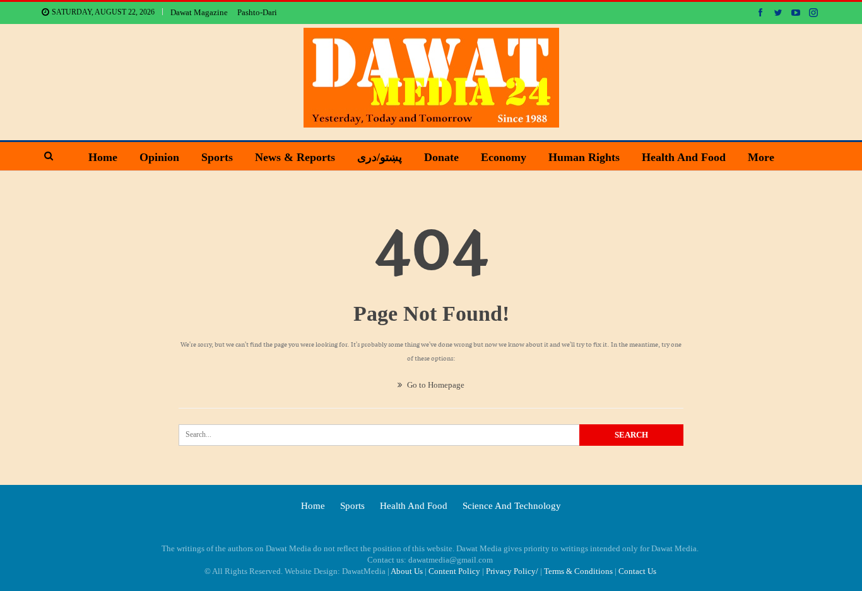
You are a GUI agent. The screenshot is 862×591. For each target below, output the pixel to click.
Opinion (159, 157)
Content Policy (454, 571)
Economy (503, 157)
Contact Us (637, 571)
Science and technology (512, 506)
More (761, 157)
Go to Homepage (434, 385)
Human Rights (584, 157)
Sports (217, 157)
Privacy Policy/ (512, 571)
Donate (441, 157)
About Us (407, 571)
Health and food (684, 157)
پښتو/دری (379, 157)
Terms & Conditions (578, 571)
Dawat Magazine (199, 12)
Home (102, 157)
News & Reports (295, 157)
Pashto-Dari (257, 12)
